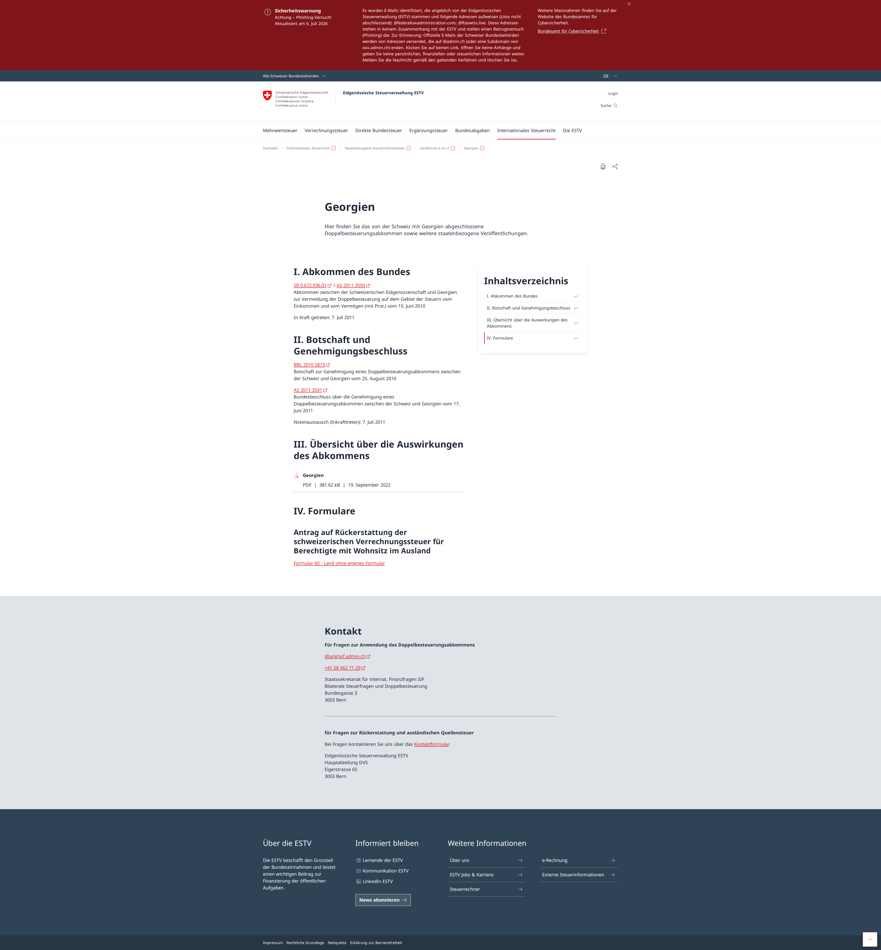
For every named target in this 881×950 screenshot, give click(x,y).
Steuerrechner (465, 889)
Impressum (273, 942)
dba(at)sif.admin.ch (345, 656)
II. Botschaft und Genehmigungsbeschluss (528, 308)
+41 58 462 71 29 (342, 668)
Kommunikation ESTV (386, 871)
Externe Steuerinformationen (573, 875)
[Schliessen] (629, 3)
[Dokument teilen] (615, 166)
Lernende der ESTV (383, 860)
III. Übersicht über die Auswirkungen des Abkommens (527, 323)
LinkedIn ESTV (378, 881)
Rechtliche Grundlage (305, 942)
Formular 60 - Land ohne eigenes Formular (339, 563)
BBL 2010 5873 (309, 365)
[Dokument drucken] (603, 166)
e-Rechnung (554, 860)
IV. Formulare (500, 338)
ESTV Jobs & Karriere (471, 875)
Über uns (459, 860)
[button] (280, 130)
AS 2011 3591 (308, 390)
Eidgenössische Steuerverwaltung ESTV (383, 92)
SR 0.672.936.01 (310, 285)
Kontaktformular (431, 744)
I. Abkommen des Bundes (512, 296)
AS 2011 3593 (351, 285)
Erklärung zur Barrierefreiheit (376, 942)
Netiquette (337, 942)
